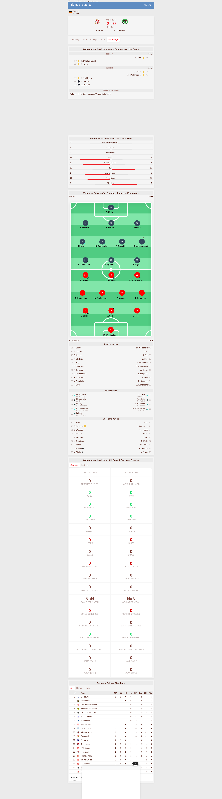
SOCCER (147, 5)
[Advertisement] (111, 117)
